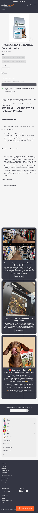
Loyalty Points (5, 470)
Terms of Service (6, 481)
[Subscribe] (27, 410)
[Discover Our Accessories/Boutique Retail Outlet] (19, 244)
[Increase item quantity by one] (8, 68)
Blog (3, 502)
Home (3, 498)
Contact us (4, 472)
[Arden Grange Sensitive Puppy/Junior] (12, 202)
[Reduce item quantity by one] (3, 68)
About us (4, 468)
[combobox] (19, 9)
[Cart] (31, 5)
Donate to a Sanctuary (7, 500)
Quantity (4, 66)
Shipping (10, 81)
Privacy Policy (5, 479)
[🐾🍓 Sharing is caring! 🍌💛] (19, 352)
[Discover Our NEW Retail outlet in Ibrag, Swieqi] (19, 299)
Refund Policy (5, 483)
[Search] (34, 9)
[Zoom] (30, 39)
